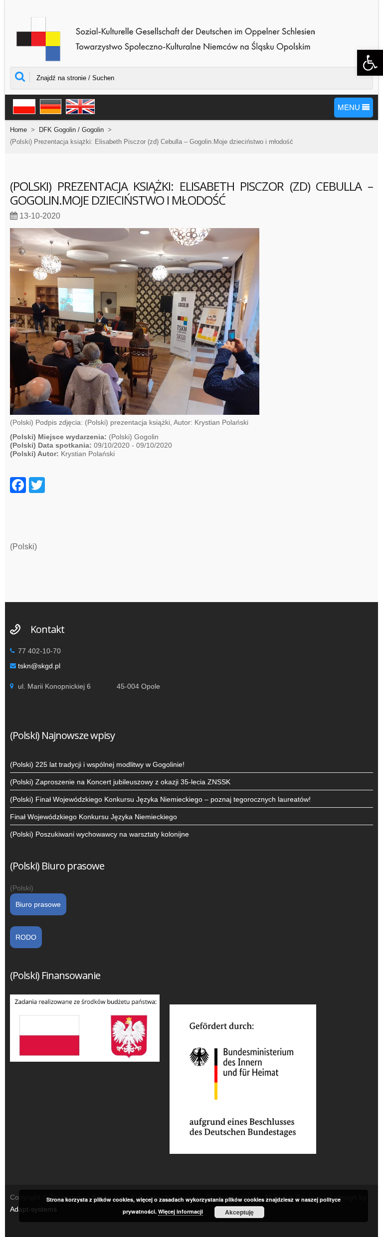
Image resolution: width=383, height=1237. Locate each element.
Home (18, 129)
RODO (25, 937)
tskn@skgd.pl (39, 666)
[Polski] (22, 105)
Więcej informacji (180, 1211)
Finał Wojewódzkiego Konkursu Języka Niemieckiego (93, 817)
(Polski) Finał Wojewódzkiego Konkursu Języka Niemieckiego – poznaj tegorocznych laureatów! (160, 799)
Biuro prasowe (38, 904)
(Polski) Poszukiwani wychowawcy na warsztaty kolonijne (99, 834)
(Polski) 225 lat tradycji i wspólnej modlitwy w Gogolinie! (97, 764)
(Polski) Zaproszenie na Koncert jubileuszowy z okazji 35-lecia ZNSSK (120, 782)
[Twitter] (37, 486)
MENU (350, 107)
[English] (79, 105)
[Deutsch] (49, 105)
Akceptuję (239, 1212)
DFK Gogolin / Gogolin (71, 129)
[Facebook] (18, 486)
